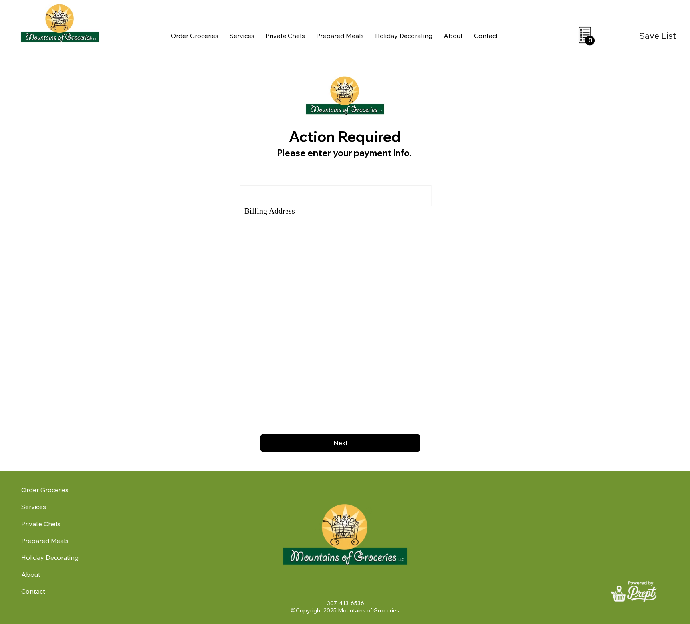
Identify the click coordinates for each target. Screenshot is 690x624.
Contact (33, 591)
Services (33, 507)
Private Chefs (41, 524)
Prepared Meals (45, 541)
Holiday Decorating (50, 557)
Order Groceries (45, 490)
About (30, 574)
